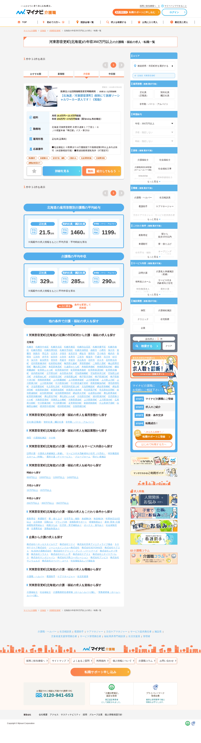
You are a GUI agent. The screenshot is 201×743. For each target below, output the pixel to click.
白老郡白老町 (94, 393)
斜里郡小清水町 (74, 389)
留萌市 (91, 353)
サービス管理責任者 (90, 636)
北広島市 (81, 360)
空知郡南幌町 (81, 373)
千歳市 (98, 356)
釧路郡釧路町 (90, 403)
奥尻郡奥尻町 (55, 366)
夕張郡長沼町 (55, 376)
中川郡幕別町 (44, 403)
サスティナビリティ (71, 714)
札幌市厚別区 (50, 350)
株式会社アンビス (99, 557)
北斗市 (100, 360)
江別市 (36, 356)
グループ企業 (96, 714)
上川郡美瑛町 (46, 383)
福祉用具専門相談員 (114, 636)
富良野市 (44, 360)
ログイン (174, 12)
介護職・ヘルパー (35, 576)
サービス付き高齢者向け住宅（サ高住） (86, 453)
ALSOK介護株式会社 (41, 551)
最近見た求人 (181, 22)
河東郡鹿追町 (75, 399)
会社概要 (43, 714)
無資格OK (98, 518)
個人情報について (122, 660)
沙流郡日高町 (83, 396)
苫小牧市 (101, 353)
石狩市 (91, 360)
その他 (52, 437)
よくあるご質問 (81, 660)
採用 (85, 714)
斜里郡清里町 (57, 389)
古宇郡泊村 (51, 373)
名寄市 (71, 356)
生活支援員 (82, 576)
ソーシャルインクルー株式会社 (64, 547)
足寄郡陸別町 (75, 403)
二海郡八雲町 (99, 363)
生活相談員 (65, 631)
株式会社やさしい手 (61, 554)
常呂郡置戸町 (90, 389)
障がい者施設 (99, 456)
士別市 (63, 356)
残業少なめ (51, 525)
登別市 (54, 360)
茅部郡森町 (84, 363)
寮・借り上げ (55, 518)
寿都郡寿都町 (88, 366)
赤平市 (45, 356)
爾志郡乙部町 (39, 366)
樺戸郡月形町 (86, 376)
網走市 (82, 353)
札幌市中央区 (42, 347)
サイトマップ (59, 660)
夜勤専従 (31, 518)
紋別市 (54, 356)
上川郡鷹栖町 (59, 380)
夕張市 (63, 353)
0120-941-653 (58, 695)
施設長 (158, 631)
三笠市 (80, 356)
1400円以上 (73, 477)
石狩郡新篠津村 (38, 363)
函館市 (93, 350)
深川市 (34, 360)
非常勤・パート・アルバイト (80, 422)
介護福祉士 (32, 592)
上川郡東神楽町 (76, 380)
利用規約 (101, 660)
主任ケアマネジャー (116, 631)
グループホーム (82, 456)
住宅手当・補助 (71, 518)
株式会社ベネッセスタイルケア (42, 544)
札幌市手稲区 (66, 350)
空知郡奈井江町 (98, 373)
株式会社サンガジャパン (43, 557)
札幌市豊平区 (99, 347)
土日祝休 (37, 522)
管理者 (146, 636)
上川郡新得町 (90, 399)
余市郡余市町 (66, 373)
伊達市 (71, 360)
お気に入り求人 (150, 22)
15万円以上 (32, 490)
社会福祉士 (45, 592)
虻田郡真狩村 (61, 370)
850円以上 (32, 477)
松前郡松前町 (55, 363)
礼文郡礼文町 (53, 386)
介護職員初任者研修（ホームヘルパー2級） (74, 592)
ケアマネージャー (66, 576)
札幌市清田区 (81, 350)
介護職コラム (146, 660)
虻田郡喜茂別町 (96, 370)
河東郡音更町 (146, 75)
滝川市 (107, 356)
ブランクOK (61, 522)
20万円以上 (46, 490)
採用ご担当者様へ (35, 660)
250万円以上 (33, 503)
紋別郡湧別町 (46, 393)
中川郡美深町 (61, 383)
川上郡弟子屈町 (107, 403)
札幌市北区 (56, 347)
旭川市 (111, 350)
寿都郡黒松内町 (104, 366)
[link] (36, 74)
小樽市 (102, 350)
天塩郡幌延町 (88, 386)
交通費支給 (36, 528)
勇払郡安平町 (50, 396)
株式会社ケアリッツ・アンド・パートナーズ (76, 551)
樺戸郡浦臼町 (101, 376)
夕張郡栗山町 (70, 376)
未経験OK (86, 518)
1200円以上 (59, 477)
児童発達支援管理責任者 (64, 636)
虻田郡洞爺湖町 (34, 396)
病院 (29, 437)
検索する (146, 346)
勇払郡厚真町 (110, 393)
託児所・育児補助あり (71, 525)
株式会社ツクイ (67, 544)
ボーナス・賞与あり (94, 525)
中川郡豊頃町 (59, 403)
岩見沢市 (72, 353)
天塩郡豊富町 (37, 386)
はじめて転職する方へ (153, 444)
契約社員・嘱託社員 (53, 422)
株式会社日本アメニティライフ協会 (94, 544)
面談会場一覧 (87, 22)
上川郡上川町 (108, 380)
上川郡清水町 (105, 399)
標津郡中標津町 (47, 406)
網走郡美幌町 (103, 386)
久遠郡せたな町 (71, 366)
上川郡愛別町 (92, 380)
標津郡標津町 (64, 406)
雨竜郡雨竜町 (44, 380)
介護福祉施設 (39, 437)
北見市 (54, 353)
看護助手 (50, 576)
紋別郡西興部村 (63, 393)
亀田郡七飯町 (70, 363)
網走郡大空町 (79, 393)
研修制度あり (95, 522)
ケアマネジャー (95, 631)
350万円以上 (62, 503)
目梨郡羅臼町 (79, 406)
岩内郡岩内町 (37, 373)
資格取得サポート (78, 522)
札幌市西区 (36, 350)
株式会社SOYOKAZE (92, 547)
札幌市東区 (69, 347)
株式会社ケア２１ (81, 554)
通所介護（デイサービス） (59, 456)
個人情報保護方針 (113, 714)
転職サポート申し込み (100, 672)
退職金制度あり (52, 528)
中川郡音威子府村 (79, 383)
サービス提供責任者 (141, 631)
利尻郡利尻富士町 (70, 386)
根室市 (89, 356)
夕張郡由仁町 (39, 376)
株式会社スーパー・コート (55, 560)
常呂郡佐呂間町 (107, 389)
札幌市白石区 (83, 347)
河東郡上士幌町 (58, 399)
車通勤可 (42, 518)
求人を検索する (118, 22)
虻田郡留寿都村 (78, 370)
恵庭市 (63, 360)
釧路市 (36, 353)
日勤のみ (48, 522)
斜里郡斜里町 (42, 389)
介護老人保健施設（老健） (51, 453)
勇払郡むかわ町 (67, 396)
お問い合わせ (167, 660)
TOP (24, 22)
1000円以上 (45, 477)
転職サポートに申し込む (135, 12)
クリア (169, 346)
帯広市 (45, 353)
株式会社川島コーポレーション (72, 557)
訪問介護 (31, 453)
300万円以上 (47, 503)
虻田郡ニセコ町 (45, 370)
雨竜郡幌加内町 (98, 383)
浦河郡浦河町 (99, 396)
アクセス (54, 714)
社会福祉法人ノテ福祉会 (83, 560)
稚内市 (111, 353)
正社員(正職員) (34, 422)
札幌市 (30, 347)
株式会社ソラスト (40, 554)
